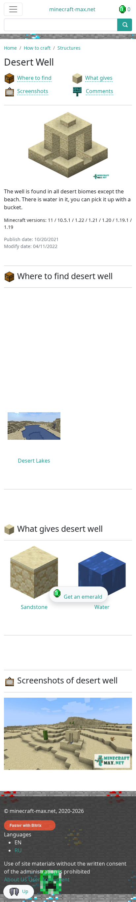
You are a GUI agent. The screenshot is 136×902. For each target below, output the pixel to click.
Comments (99, 91)
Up (25, 891)
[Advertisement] (68, 346)
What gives (99, 77)
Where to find (34, 77)
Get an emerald (83, 596)
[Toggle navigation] (13, 9)
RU (18, 850)
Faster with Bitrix (26, 825)
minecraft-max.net (72, 9)
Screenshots (32, 91)
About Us (15, 879)
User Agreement (49, 879)
